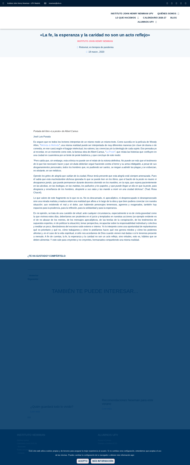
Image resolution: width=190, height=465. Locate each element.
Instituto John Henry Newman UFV (132, 13)
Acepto (82, 461)
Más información (102, 461)
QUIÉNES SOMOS (166, 13)
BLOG (173, 18)
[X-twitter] (172, 3)
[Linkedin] (176, 3)
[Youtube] (181, 3)
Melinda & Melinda (49, 145)
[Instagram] (167, 3)
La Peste (110, 152)
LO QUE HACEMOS (125, 18)
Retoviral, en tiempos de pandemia (96, 47)
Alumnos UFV (146, 22)
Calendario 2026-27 (154, 18)
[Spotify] (185, 3)
